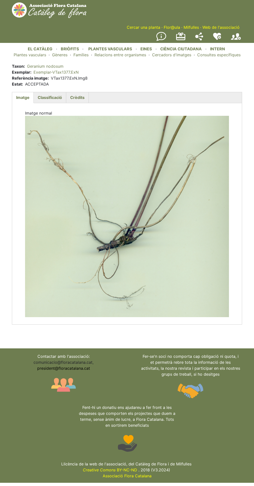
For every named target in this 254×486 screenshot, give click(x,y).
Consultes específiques (219, 54)
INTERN (217, 48)
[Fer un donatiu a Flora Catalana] (180, 39)
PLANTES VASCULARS (110, 48)
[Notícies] (161, 39)
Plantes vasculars (30, 54)
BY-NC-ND (110, 469)
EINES (146, 48)
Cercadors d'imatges (171, 54)
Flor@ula (172, 27)
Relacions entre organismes (120, 54)
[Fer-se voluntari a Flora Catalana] (217, 38)
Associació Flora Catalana (127, 475)
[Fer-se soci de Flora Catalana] (236, 39)
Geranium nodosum (45, 66)
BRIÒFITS (70, 48)
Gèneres (59, 54)
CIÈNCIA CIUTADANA (181, 48)
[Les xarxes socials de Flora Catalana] (199, 38)
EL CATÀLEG (40, 48)
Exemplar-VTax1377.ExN (56, 72)
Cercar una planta (143, 27)
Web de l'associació (221, 27)
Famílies (81, 54)
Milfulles (191, 27)
